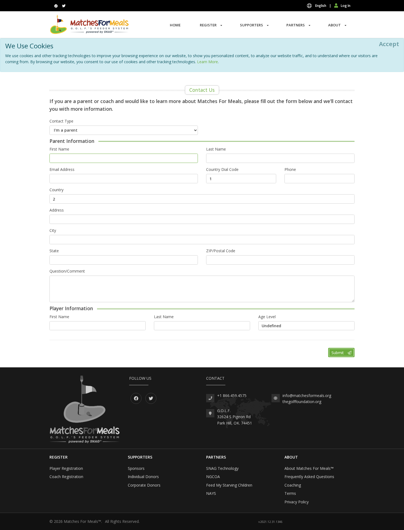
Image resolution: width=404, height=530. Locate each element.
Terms (290, 493)
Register (208, 25)
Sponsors (136, 468)
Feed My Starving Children (229, 485)
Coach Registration (66, 476)
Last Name (216, 149)
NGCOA (213, 476)
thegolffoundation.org (302, 401)
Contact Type (61, 121)
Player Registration (66, 468)
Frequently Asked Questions (309, 476)
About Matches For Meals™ (309, 468)
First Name (59, 149)
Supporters (251, 25)
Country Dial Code (222, 169)
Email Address (61, 169)
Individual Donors (143, 476)
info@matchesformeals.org (307, 395)
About (334, 25)
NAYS (211, 493)
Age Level (267, 316)
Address (56, 210)
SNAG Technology (222, 468)
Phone (290, 169)
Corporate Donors (144, 485)
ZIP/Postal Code (220, 250)
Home (175, 25)
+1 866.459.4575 (232, 395)
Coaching (292, 485)
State (54, 250)
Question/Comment (67, 271)
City (52, 230)
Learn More (207, 61)
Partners (295, 25)
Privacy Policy (296, 501)
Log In (345, 5)
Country (56, 189)
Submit (338, 352)
